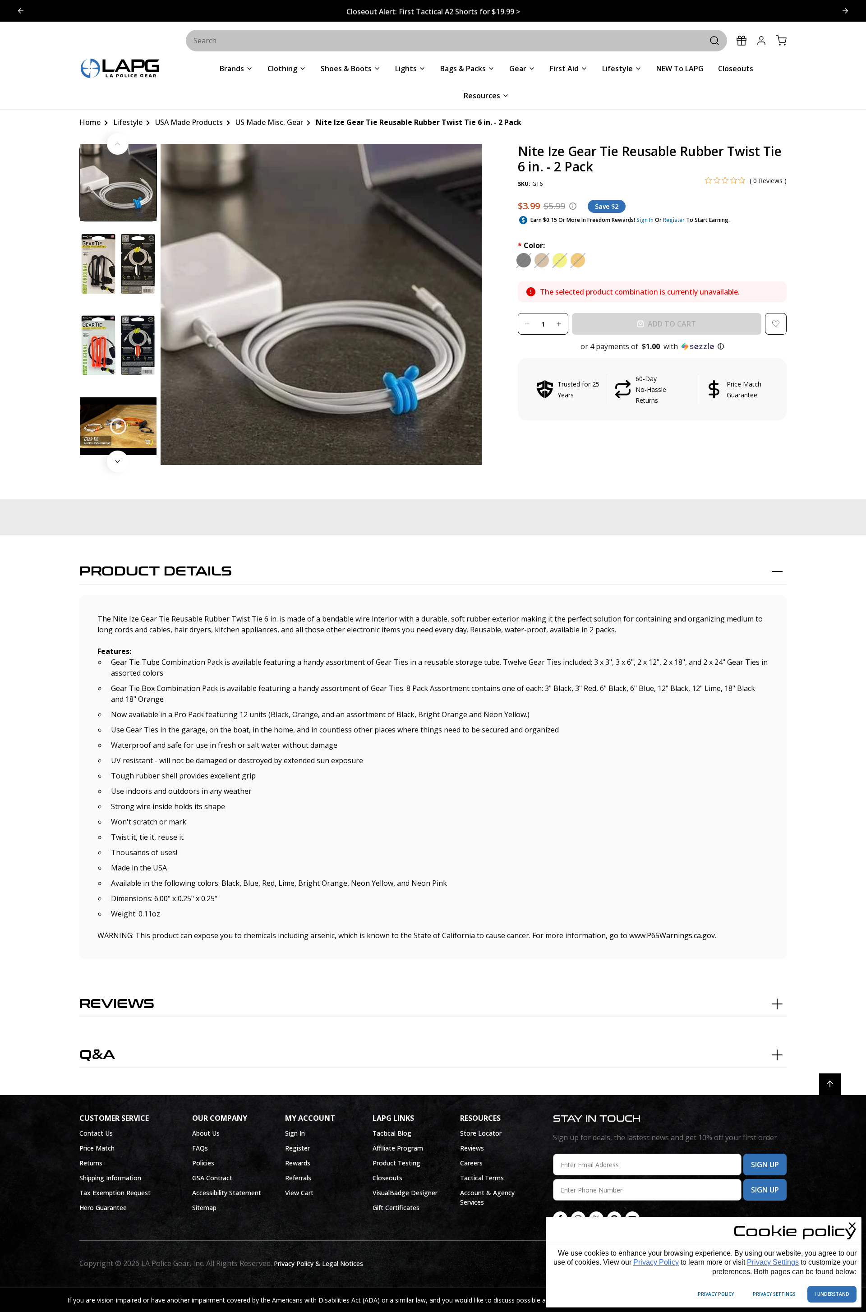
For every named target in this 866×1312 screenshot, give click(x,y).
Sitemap (204, 1207)
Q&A (97, 1055)
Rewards (297, 1163)
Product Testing (396, 1163)
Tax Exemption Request (115, 1192)
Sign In (645, 220)
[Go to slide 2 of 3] (21, 11)
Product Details (155, 571)
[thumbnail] (118, 182)
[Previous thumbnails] (118, 144)
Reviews (116, 1004)
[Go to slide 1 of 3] (845, 11)
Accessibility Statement (226, 1192)
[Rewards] (741, 40)
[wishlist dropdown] (776, 324)
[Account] (761, 40)
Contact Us (96, 1133)
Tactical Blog (392, 1133)
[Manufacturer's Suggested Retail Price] (573, 206)
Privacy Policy (656, 1262)
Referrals (298, 1178)
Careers (471, 1163)
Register (674, 220)
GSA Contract (212, 1178)
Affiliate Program (398, 1148)
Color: (531, 245)
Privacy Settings (773, 1262)
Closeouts (387, 1178)
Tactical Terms (482, 1178)
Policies (203, 1163)
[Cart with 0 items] (781, 40)
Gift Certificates (396, 1207)
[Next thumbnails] (118, 461)
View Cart (299, 1192)
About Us (206, 1133)
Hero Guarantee (103, 1207)
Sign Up (765, 1164)
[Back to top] (830, 1084)
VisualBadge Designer (405, 1192)
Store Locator (481, 1133)
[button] (652, 346)
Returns (90, 1163)
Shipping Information (110, 1178)
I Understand (832, 1294)
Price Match (97, 1148)
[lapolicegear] (120, 69)
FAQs (200, 1148)
